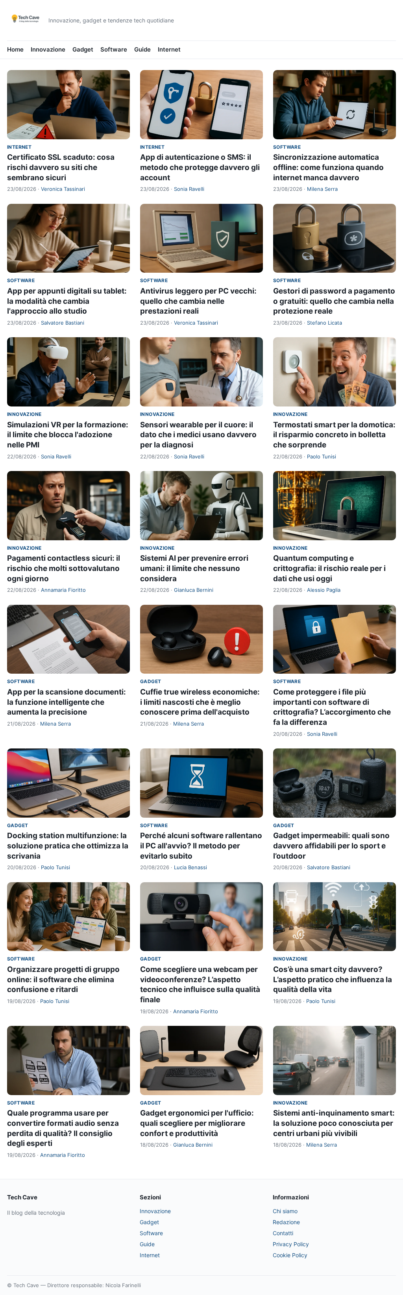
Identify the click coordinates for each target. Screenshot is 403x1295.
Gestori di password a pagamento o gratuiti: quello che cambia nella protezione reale (334, 301)
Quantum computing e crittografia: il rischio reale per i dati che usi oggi (329, 568)
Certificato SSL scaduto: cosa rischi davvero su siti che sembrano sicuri (61, 167)
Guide (142, 49)
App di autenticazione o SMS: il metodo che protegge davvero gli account (200, 167)
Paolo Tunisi (321, 456)
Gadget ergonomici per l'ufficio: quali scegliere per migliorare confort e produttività (197, 1123)
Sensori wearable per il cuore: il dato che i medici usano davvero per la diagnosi (198, 434)
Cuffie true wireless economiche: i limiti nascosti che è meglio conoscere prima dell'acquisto (200, 702)
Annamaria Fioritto (63, 590)
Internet (169, 49)
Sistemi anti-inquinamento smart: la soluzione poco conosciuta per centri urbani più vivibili (334, 1123)
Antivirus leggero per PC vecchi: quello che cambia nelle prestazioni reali (198, 301)
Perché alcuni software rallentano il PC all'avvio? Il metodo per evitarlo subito (201, 845)
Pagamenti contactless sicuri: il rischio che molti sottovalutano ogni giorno (63, 568)
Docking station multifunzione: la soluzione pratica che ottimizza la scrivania (67, 845)
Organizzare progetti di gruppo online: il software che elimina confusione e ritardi (63, 979)
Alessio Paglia (323, 590)
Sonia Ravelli (189, 189)
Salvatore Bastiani (62, 323)
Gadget (82, 49)
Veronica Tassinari (63, 189)
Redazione (286, 1222)
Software (113, 49)
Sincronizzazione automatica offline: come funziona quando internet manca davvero (328, 167)
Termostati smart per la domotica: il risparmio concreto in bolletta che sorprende (334, 434)
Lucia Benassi (190, 867)
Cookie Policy (290, 1255)
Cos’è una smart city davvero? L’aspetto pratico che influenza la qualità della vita (332, 979)
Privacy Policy (291, 1244)
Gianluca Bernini (193, 590)
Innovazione (48, 49)
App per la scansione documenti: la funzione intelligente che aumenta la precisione (66, 702)
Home (15, 49)
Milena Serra (322, 189)
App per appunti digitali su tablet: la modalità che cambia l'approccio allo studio (67, 301)
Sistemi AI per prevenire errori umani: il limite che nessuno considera (194, 568)
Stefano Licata (324, 323)
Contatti (283, 1233)
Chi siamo (285, 1211)
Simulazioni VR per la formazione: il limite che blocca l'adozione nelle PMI (67, 434)
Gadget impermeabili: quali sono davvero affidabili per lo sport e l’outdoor (331, 845)
